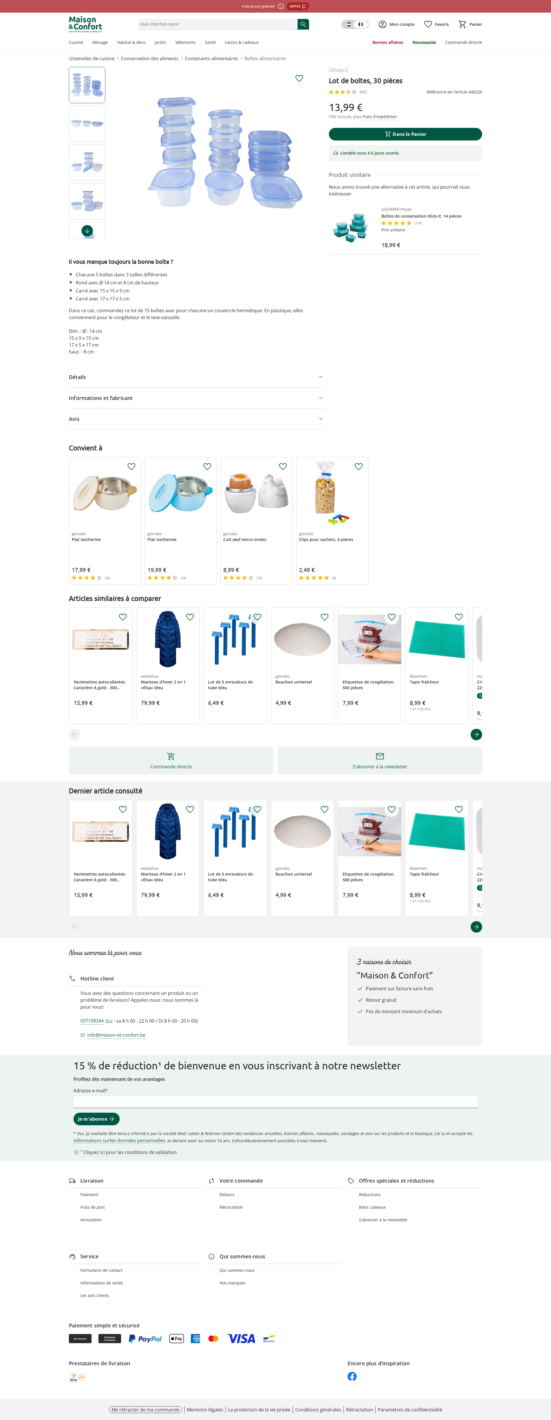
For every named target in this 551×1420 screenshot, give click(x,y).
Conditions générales (318, 1410)
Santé (210, 42)
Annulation (91, 1219)
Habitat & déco (131, 42)
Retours (227, 1194)
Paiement (89, 1194)
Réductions (370, 1194)
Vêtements (185, 42)
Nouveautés (424, 42)
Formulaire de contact (101, 1270)
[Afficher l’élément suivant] (87, 231)
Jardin (160, 42)
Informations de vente (101, 1283)
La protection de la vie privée (259, 1410)
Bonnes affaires (387, 42)
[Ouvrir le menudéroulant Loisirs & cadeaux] (261, 43)
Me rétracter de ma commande (145, 1410)
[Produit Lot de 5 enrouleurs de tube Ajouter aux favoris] (257, 617)
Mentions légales (205, 1410)
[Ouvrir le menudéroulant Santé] (218, 43)
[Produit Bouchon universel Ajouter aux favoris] (324, 617)
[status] (216, 24)
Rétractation (231, 1207)
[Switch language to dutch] (355, 24)
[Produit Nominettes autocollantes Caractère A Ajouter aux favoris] (123, 617)
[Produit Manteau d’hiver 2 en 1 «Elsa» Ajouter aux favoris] (190, 617)
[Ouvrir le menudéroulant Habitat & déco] (147, 43)
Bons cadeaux (372, 1207)
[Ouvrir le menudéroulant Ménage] (110, 43)
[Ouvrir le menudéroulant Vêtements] (198, 43)
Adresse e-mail (89, 1090)
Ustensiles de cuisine (92, 58)
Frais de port (92, 1207)
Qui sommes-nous (237, 1270)
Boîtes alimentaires (265, 58)
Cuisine (76, 42)
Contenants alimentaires (211, 58)
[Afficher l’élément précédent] (74, 734)
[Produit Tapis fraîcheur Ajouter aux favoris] (459, 617)
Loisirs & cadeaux (242, 42)
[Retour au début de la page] (544, 1379)
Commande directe (463, 42)
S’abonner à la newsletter (383, 1219)
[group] (225, 153)
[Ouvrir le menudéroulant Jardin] (168, 43)
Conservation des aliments (150, 58)
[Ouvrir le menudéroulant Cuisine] (85, 43)
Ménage (100, 42)
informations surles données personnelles (119, 1140)
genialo (338, 70)
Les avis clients (94, 1295)
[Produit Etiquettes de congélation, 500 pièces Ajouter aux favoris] (392, 617)
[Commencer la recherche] (303, 24)
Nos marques (232, 1283)
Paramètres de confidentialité (410, 1410)
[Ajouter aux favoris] (299, 78)
